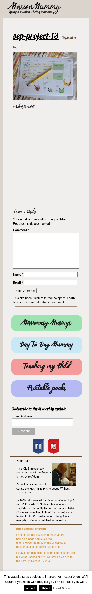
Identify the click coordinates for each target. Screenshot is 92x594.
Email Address (22, 416)
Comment (21, 230)
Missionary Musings (46, 323)
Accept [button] (30, 588)
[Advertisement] (46, 158)
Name (18, 274)
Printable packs (46, 388)
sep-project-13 (36, 35)
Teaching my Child (46, 366)
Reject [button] (46, 588)
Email (18, 282)
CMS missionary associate (30, 470)
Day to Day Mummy (46, 345)
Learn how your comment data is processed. (44, 300)
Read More (61, 588)
